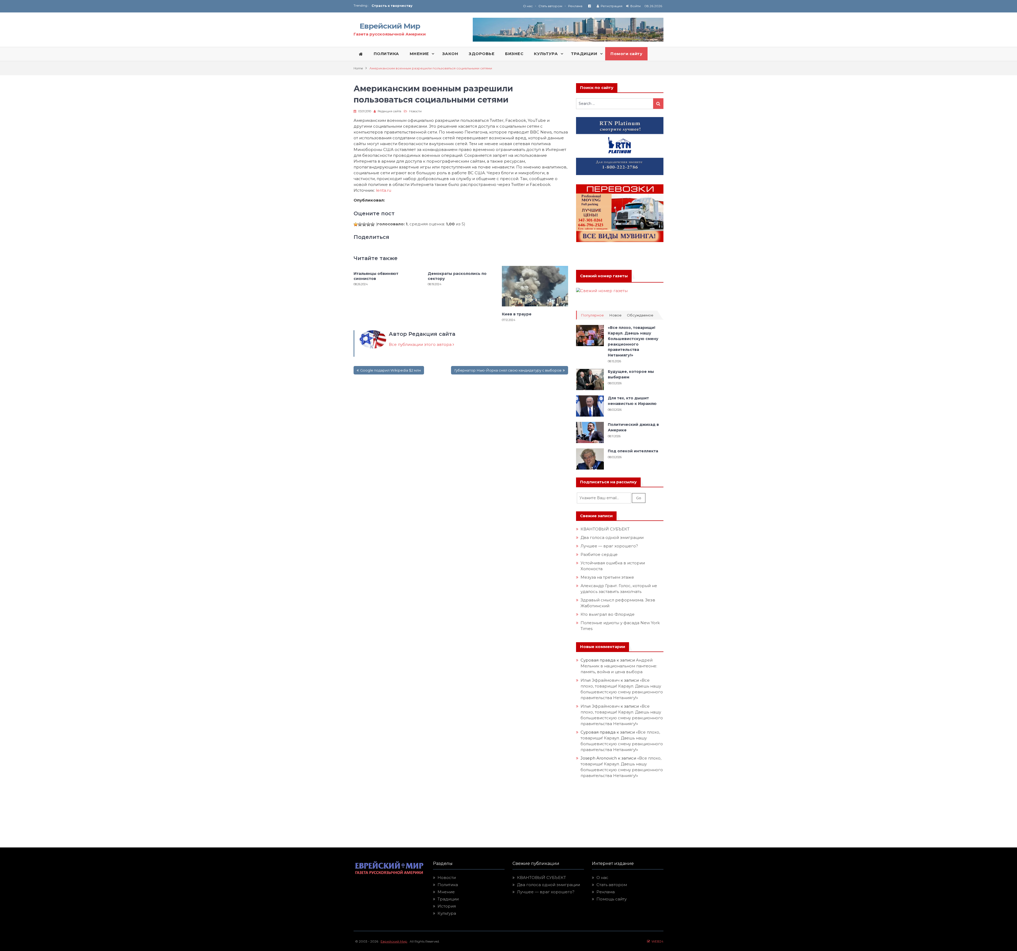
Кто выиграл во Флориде (608, 614)
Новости (415, 111)
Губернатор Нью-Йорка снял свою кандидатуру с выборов (507, 370)
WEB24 (656, 941)
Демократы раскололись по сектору (457, 276)
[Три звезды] (364, 224)
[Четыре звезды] (368, 224)
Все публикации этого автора (421, 344)
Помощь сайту (611, 898)
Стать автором (550, 6)
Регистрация (611, 6)
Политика (448, 884)
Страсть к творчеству (392, 6)
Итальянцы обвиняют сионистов (376, 276)
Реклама (575, 6)
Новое (615, 315)
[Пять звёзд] (373, 224)
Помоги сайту (626, 53)
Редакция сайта (389, 111)
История (447, 906)
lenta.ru (383, 190)
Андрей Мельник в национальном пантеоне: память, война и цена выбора (619, 666)
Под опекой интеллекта (633, 451)
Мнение (446, 891)
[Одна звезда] (356, 224)
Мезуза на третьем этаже (607, 577)
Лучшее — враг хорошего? (609, 545)
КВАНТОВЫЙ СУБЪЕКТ (605, 529)
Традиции (448, 898)
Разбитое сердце (599, 554)
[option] (440, 6)
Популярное (592, 315)
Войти (635, 6)
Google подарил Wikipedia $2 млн (390, 370)
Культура (447, 913)
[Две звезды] (360, 224)
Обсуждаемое (640, 315)
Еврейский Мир (390, 25)
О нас (528, 6)
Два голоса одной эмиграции (612, 537)
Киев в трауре (517, 314)
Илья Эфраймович (600, 680)
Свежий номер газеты (604, 276)
